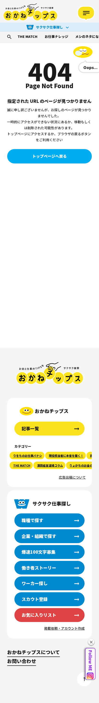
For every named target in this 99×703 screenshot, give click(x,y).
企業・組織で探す (39, 536)
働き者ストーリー (39, 567)
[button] (91, 642)
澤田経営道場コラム (50, 465)
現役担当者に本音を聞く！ (66, 455)
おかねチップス (50, 373)
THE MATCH (27, 36)
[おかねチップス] (30, 12)
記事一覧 (30, 428)
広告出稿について (72, 477)
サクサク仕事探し (49, 27)
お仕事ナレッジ (56, 36)
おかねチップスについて (33, 652)
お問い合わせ (21, 660)
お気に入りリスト (39, 615)
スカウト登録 (35, 599)
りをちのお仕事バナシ (27, 455)
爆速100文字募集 (39, 552)
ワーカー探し (35, 583)
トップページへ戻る (49, 156)
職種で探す (32, 520)
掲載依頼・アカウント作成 (64, 628)
